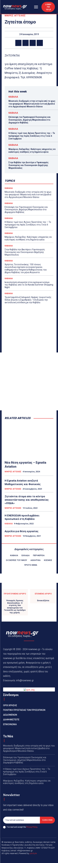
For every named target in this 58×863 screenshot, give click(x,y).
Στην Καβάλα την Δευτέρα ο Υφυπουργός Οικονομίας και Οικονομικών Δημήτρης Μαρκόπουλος (29, 165)
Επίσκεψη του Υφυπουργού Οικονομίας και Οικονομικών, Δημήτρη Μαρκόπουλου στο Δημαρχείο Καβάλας (30, 120)
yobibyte (33, 853)
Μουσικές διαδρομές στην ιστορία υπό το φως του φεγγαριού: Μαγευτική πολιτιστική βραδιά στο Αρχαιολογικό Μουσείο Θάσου (32, 104)
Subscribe (47, 820)
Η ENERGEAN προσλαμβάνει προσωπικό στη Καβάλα (22, 517)
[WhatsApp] (40, 43)
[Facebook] (18, 43)
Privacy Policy (31, 827)
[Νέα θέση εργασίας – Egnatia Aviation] (29, 440)
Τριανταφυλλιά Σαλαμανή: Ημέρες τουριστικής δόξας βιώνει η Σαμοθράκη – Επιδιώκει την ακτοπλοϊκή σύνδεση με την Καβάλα (28, 300)
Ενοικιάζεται (43, 600)
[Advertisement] (29, 381)
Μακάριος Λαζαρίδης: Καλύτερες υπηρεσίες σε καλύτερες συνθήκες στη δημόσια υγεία (32, 150)
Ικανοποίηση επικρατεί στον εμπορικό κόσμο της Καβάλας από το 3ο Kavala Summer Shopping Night (29, 285)
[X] (25, 43)
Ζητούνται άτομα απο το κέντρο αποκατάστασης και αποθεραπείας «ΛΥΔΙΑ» (27, 500)
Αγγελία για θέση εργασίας (22, 531)
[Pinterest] (33, 43)
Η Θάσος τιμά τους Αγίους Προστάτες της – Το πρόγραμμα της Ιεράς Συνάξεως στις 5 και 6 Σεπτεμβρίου (32, 136)
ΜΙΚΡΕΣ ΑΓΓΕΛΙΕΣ (15, 16)
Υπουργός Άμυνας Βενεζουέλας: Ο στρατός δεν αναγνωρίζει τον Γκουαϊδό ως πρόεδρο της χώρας (15, 606)
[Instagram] (33, 858)
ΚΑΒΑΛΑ (13, 97)
